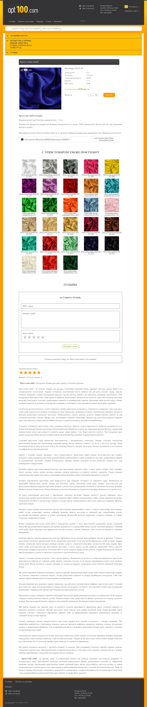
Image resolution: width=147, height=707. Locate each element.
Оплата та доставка (26, 21)
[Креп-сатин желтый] (111, 166)
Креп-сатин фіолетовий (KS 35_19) (29, 194)
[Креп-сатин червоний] (70, 186)
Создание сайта (9, 702)
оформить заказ (131, 11)
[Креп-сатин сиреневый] (49, 186)
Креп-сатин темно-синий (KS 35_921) (91, 252)
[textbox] (90, 95)
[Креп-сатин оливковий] (70, 243)
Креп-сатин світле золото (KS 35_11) (50, 233)
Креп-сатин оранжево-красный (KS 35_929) (50, 271)
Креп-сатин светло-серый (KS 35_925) (49, 175)
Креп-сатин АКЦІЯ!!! (32, 28)
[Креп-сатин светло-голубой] (91, 205)
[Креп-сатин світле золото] (49, 224)
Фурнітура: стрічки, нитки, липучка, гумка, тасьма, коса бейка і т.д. (21, 44)
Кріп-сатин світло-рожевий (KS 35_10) (112, 214)
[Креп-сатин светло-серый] (49, 166)
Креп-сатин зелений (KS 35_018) (49, 214)
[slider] (34, 337)
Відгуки (40, 21)
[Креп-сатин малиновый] (91, 166)
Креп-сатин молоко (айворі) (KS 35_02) (29, 271)
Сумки (13, 53)
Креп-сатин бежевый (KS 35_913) (29, 233)
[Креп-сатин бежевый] (29, 224)
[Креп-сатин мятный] (29, 243)
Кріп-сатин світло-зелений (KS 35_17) (29, 214)
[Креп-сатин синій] (40, 88)
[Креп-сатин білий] (29, 166)
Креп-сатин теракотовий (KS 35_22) (50, 252)
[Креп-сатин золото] (70, 224)
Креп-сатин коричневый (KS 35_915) (112, 233)
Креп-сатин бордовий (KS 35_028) (91, 233)
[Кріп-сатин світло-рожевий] (111, 205)
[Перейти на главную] (23, 10)
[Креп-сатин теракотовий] (49, 243)
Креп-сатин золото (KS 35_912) (70, 233)
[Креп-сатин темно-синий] (91, 243)
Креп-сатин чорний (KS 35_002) (112, 252)
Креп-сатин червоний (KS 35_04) (70, 194)
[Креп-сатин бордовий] (91, 224)
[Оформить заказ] (8, 5)
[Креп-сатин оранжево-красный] (49, 263)
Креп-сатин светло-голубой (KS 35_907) (91, 214)
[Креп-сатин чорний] (111, 243)
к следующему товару (104, 139)
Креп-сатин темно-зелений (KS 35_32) (70, 271)
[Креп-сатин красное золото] (91, 186)
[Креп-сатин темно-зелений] (70, 263)
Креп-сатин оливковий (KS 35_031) (70, 252)
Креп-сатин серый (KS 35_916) (70, 175)
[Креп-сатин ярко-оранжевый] (70, 205)
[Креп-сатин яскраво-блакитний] (111, 186)
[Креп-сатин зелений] (49, 205)
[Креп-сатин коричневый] (111, 224)
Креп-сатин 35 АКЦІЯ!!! (51, 28)
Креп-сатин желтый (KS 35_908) (112, 175)
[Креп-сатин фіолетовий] (29, 186)
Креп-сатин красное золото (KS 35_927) (91, 194)
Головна (12, 21)
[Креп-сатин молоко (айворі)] (29, 263)
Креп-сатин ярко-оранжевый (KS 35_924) (70, 214)
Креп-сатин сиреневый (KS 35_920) (49, 194)
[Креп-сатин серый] (70, 166)
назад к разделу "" (47, 139)
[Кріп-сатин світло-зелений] (29, 205)
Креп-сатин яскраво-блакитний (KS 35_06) (112, 194)
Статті (48, 21)
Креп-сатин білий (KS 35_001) (29, 175)
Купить (109, 95)
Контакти (58, 21)
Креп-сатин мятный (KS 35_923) (29, 252)
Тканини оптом (17, 28)
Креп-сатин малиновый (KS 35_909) (91, 175)
